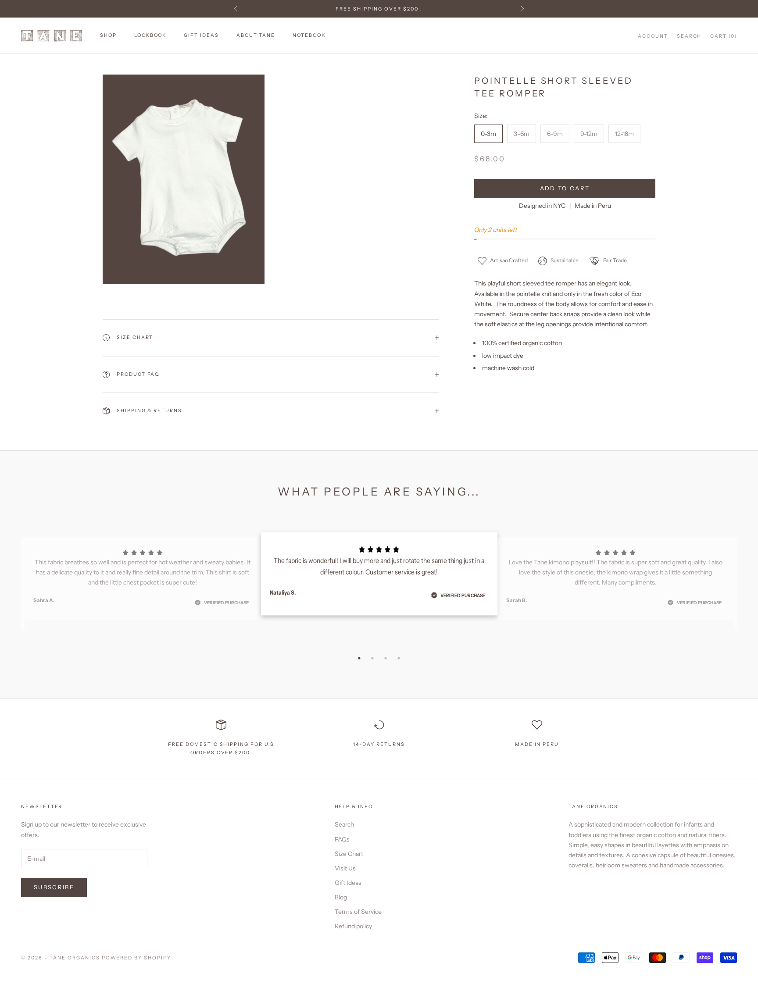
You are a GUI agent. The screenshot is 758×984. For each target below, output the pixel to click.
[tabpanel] (379, 574)
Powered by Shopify (137, 958)
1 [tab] (359, 658)
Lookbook (150, 35)
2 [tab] (372, 658)
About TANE (255, 35)
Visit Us (345, 868)
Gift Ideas (201, 35)
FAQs (342, 839)
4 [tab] (398, 658)
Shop (108, 35)
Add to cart (565, 188)
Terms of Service (358, 912)
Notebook (309, 35)
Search (344, 824)
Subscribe (54, 887)
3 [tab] (385, 658)
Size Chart (349, 854)
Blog (341, 897)
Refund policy (353, 926)
